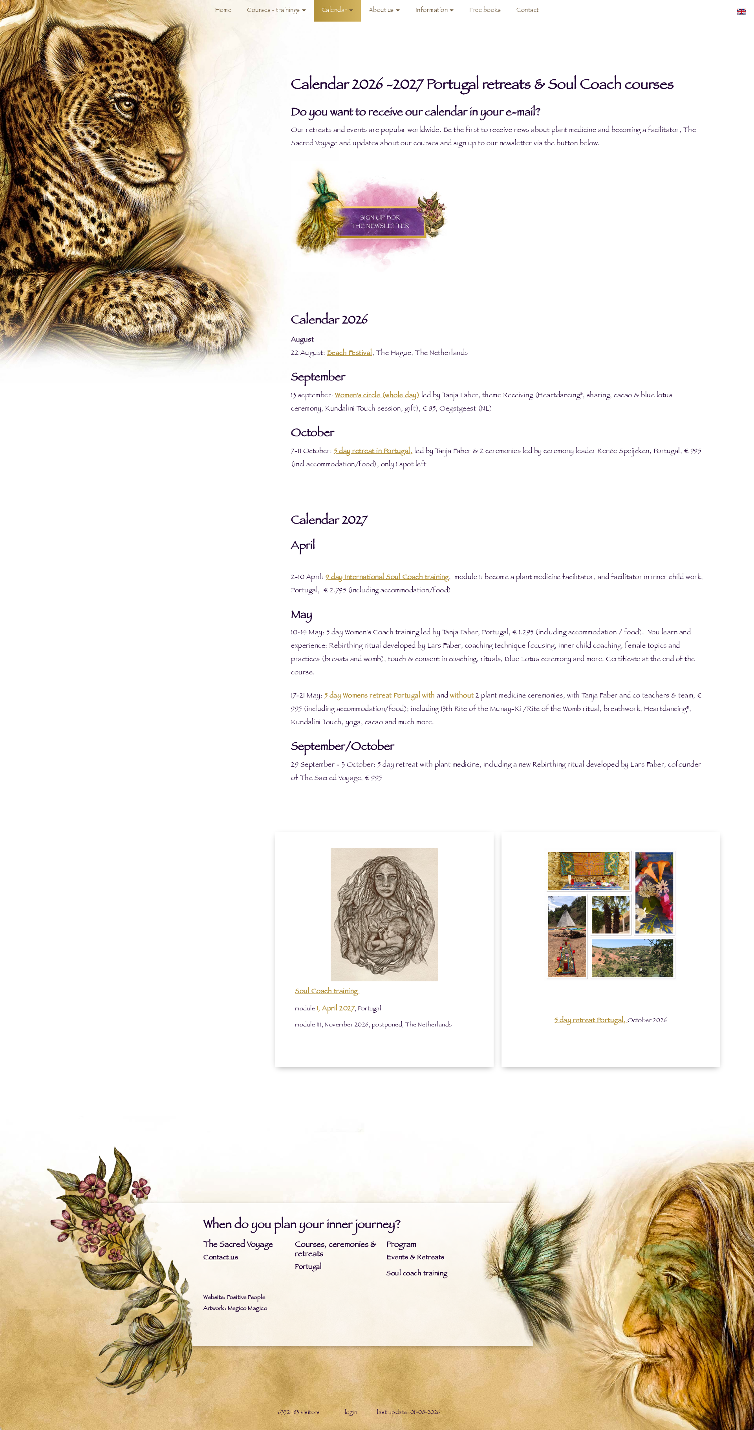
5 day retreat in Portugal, (373, 452)
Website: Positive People (234, 1298)
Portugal (308, 1267)
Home (223, 10)
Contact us (220, 1258)
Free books (485, 10)
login (351, 1413)
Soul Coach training (327, 992)
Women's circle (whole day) (377, 396)
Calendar (334, 10)
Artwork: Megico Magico (235, 1309)
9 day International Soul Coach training (387, 578)
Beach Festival (349, 354)
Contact (527, 10)
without (462, 696)
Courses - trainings (273, 10)
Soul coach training (416, 1274)
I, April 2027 (336, 1009)
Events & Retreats (415, 1258)
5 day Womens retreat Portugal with (379, 696)
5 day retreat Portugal (589, 1021)
